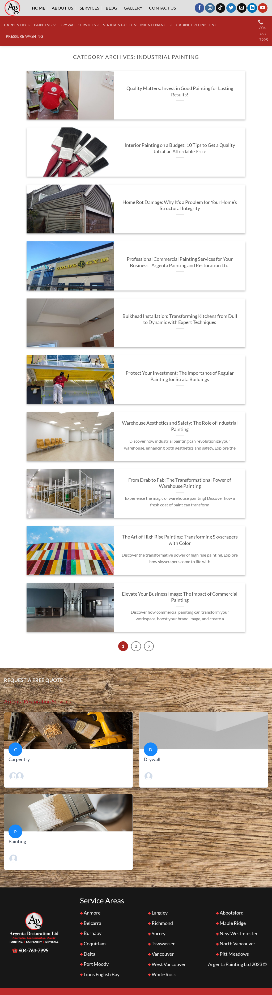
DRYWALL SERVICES (78, 25)
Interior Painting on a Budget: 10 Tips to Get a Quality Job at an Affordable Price (180, 148)
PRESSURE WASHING (24, 36)
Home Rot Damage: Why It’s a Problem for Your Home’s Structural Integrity (179, 205)
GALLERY (133, 7)
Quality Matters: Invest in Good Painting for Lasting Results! (179, 91)
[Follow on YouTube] (262, 8)
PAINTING (43, 25)
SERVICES (89, 7)
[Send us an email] (241, 8)
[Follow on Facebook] (199, 8)
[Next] (149, 646)
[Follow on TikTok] (220, 8)
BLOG (111, 7)
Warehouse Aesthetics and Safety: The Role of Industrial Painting (180, 426)
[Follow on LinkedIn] (252, 8)
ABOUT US (62, 7)
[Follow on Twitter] (231, 8)
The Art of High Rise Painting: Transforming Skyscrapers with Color (180, 540)
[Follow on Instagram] (210, 8)
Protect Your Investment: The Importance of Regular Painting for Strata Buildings (180, 376)
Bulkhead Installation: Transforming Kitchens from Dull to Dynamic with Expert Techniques (179, 319)
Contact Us (162, 7)
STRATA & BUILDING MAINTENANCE (136, 25)
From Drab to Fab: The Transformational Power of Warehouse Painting (179, 483)
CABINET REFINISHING (196, 25)
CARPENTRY (15, 25)
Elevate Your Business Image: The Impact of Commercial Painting (179, 597)
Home (38, 7)
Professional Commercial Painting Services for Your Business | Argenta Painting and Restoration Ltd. (180, 262)
